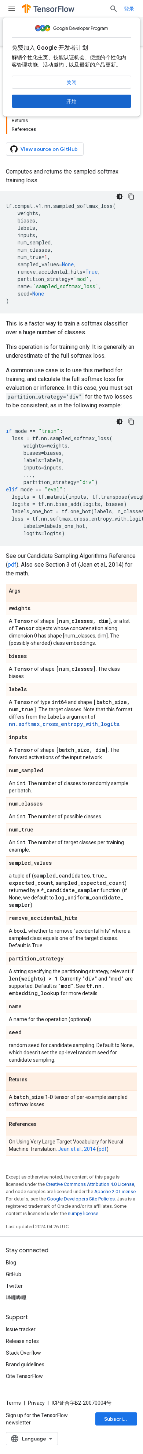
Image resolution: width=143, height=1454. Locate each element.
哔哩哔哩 (16, 1298)
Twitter (14, 1286)
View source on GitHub (49, 149)
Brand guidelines (25, 1364)
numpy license (83, 1213)
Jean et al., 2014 (77, 1149)
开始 (71, 101)
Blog (11, 1262)
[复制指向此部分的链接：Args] (28, 591)
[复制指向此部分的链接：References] (44, 1124)
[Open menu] (11, 9)
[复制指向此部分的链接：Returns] (34, 1080)
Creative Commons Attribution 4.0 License (90, 1184)
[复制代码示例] (131, 196)
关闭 (71, 82)
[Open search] (113, 8)
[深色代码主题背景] (119, 196)
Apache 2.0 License (115, 1191)
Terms (13, 1403)
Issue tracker (21, 1329)
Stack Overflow (23, 1353)
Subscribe (116, 1419)
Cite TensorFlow (24, 1376)
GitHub (13, 1274)
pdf (12, 564)
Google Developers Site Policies (81, 1199)
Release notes (22, 1341)
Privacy (36, 1403)
